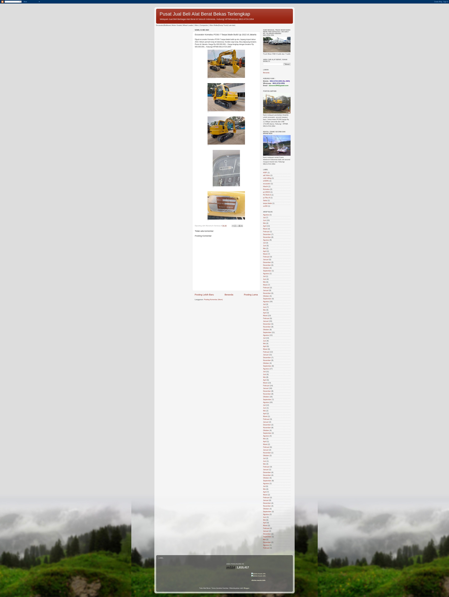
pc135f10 (266, 192)
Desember (267, 234)
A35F (265, 172)
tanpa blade (267, 203)
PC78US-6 (267, 195)
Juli (264, 217)
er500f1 (266, 181)
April (264, 226)
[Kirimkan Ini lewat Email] (233, 226)
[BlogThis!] (235, 226)
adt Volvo (266, 175)
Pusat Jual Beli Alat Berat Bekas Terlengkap (205, 13)
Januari (266, 259)
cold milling (267, 178)
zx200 (265, 206)
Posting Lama (251, 294)
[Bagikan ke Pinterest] (242, 226)
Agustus (266, 215)
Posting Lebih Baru (204, 294)
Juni (264, 220)
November (267, 237)
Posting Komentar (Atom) (213, 299)
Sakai (265, 200)
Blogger (246, 588)
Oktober (266, 268)
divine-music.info (258, 580)
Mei (264, 223)
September (267, 271)
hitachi (265, 186)
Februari (266, 231)
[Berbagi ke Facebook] (239, 226)
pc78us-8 (266, 198)
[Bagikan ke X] (237, 226)
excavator (266, 184)
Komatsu (266, 189)
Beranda (229, 294)
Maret (265, 229)
